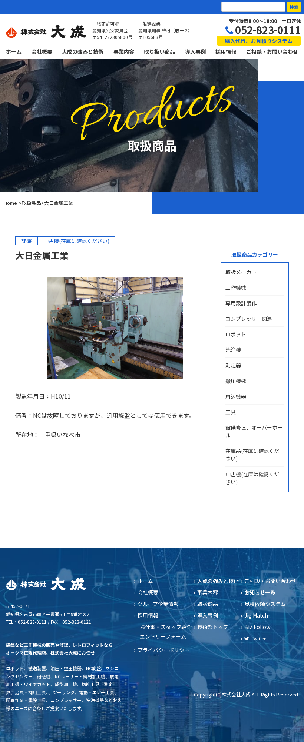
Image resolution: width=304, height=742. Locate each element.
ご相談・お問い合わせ (272, 51)
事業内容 (123, 51)
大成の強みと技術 (82, 51)
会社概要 (42, 51)
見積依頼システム (265, 604)
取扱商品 (207, 604)
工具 (230, 412)
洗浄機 (233, 349)
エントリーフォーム (163, 636)
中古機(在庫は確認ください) (252, 478)
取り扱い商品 (159, 51)
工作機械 (235, 287)
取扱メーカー (241, 272)
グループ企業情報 (158, 604)
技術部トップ (212, 626)
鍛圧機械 (235, 381)
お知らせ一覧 (259, 592)
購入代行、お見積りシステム (259, 40)
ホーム (14, 51)
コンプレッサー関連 (248, 318)
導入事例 (195, 51)
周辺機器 (235, 396)
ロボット (235, 334)
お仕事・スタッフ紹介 (166, 626)
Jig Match (256, 615)
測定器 (233, 365)
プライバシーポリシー (163, 649)
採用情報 (225, 51)
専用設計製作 (241, 303)
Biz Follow (257, 626)
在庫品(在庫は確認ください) (252, 454)
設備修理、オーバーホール (253, 431)
